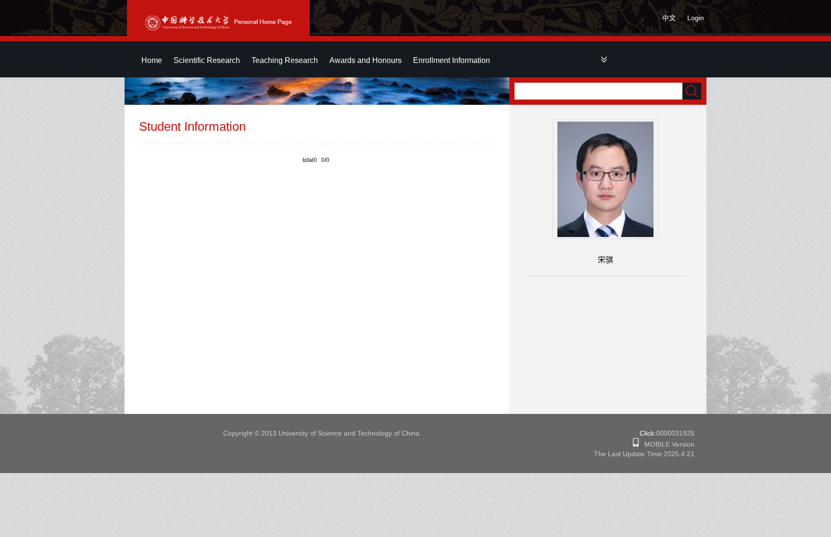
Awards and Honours (365, 60)
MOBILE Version (666, 444)
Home (151, 60)
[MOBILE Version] (636, 444)
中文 (669, 18)
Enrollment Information (451, 60)
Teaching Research (285, 60)
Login (695, 18)
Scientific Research (207, 60)
